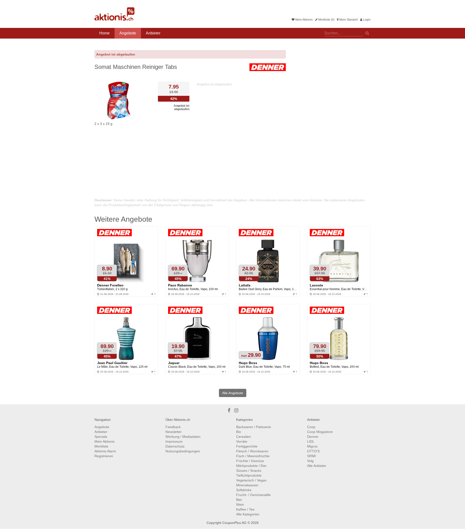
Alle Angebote (232, 393)
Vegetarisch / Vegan (251, 480)
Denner (312, 437)
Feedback (173, 427)
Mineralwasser (247, 485)
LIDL (310, 441)
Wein (240, 504)
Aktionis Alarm (105, 451)
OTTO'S (313, 451)
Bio (238, 432)
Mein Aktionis (303, 19)
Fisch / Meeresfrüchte (253, 456)
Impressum (174, 441)
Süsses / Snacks (248, 470)
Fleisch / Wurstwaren (252, 451)
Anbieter (153, 33)
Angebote (127, 33)
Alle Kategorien (247, 514)
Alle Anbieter (316, 466)
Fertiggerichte (246, 446)
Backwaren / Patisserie (253, 427)
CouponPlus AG (234, 523)
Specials (100, 437)
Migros (312, 446)
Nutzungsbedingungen (182, 451)
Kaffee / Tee (245, 509)
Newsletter (173, 432)
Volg (310, 461)
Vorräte (241, 441)
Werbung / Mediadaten (183, 437)
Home (104, 33)
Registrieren (103, 456)
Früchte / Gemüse (250, 461)
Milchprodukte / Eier (251, 466)
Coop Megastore (320, 432)
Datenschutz (175, 446)
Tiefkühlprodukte (249, 475)
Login (366, 19)
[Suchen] (367, 33)
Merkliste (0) (326, 19)
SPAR (311, 456)
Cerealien (243, 437)
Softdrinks (243, 490)
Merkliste (101, 446)
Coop (311, 427)
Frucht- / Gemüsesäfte (253, 495)
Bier (239, 500)
